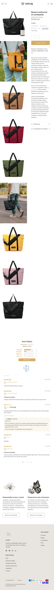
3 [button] (27, 462)
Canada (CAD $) (10, 580)
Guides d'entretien (11, 563)
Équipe (43, 538)
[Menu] (2, 3)
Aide (7, 558)
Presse (42, 545)
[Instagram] (12, 550)
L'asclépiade (44, 540)
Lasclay (11, 584)
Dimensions (36, 124)
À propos (43, 535)
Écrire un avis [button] (27, 359)
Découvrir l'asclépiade (11, 515)
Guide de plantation (11, 566)
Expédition (9, 568)
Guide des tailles (10, 561)
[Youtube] (9, 550)
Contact (8, 571)
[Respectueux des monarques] (35, 487)
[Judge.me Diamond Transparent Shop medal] (26, 368)
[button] (35, 17)
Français (19, 580)
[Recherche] (5, 3)
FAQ (42, 543)
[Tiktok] (15, 550)
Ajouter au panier (40, 43)
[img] (7, 379)
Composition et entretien (40, 129)
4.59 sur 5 (30, 344)
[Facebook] (6, 550)
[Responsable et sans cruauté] (10, 487)
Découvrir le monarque (36, 515)
